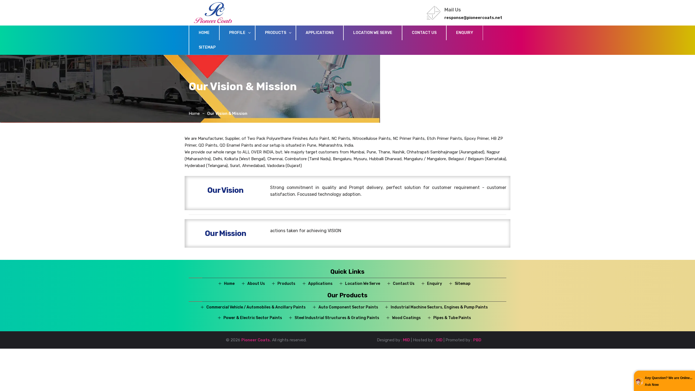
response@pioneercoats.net (473, 17)
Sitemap (207, 47)
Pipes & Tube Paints (452, 318)
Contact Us (424, 32)
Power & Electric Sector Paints (252, 318)
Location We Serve (372, 32)
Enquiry (464, 32)
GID (439, 340)
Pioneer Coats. (256, 340)
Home (204, 32)
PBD (477, 340)
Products (275, 32)
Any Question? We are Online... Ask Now (668, 381)
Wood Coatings (406, 318)
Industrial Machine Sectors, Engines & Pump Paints (439, 307)
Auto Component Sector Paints (348, 307)
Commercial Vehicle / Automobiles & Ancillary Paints (256, 307)
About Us (256, 283)
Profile (237, 32)
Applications (320, 32)
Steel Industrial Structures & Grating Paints (337, 318)
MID (406, 340)
